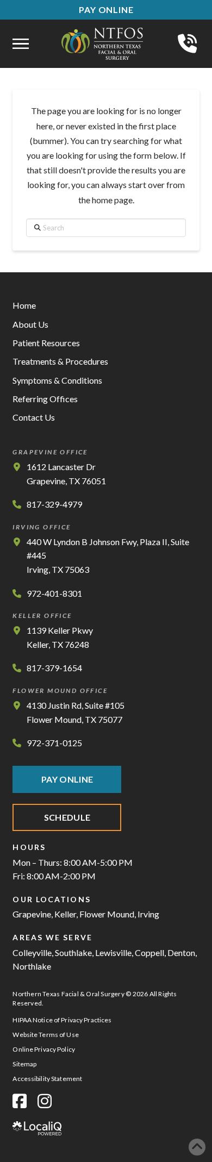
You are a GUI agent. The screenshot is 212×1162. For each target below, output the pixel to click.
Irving (148, 914)
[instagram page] (45, 1100)
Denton (181, 952)
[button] (21, 44)
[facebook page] (20, 1100)
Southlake (73, 952)
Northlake (32, 966)
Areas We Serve (52, 937)
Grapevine (32, 914)
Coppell (149, 952)
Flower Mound (106, 914)
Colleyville (32, 952)
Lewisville (113, 952)
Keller (65, 914)
